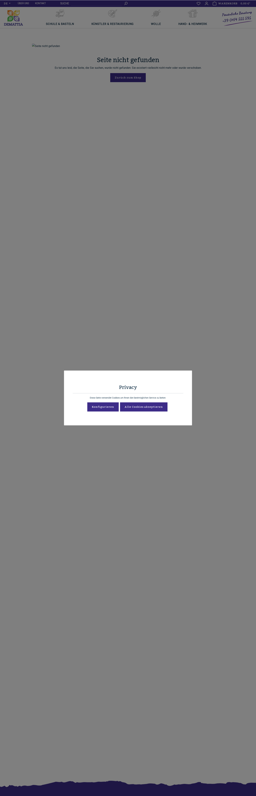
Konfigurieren (103, 407)
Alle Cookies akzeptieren (144, 407)
